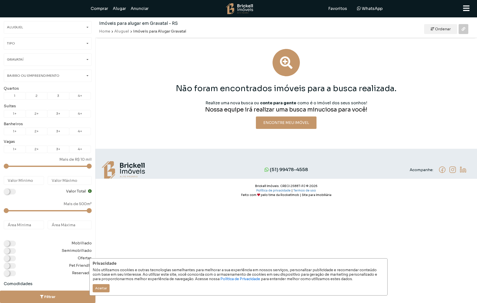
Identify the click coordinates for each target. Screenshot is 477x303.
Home (104, 31)
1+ (14, 114)
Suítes (10, 106)
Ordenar (442, 29)
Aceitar (101, 288)
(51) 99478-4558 (288, 169)
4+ (80, 96)
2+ (37, 114)
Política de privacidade (273, 190)
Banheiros (13, 123)
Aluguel (121, 31)
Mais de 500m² (78, 203)
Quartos (11, 88)
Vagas (9, 141)
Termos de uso (304, 190)
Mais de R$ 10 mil (75, 159)
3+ (58, 114)
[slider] (6, 166)
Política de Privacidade (240, 279)
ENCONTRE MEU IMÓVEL (286, 122)
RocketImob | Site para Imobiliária (305, 195)
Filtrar (49, 297)
